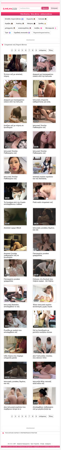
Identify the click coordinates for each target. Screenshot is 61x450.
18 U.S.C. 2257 (12, 443)
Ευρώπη (30, 19)
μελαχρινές (9, 28)
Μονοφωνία (50, 28)
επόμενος (42, 50)
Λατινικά (41, 19)
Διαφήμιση (48, 443)
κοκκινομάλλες (23, 28)
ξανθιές (41, 23)
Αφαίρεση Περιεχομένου (23, 443)
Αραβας (8, 23)
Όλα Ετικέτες (25, 14)
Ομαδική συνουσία (21, 33)
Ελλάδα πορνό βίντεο (13, 19)
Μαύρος (30, 23)
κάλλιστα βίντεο (46, 14)
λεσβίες (37, 28)
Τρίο (7, 33)
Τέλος (51, 50)
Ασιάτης (19, 23)
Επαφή (42, 443)
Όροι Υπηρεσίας (35, 443)
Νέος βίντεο (35, 14)
